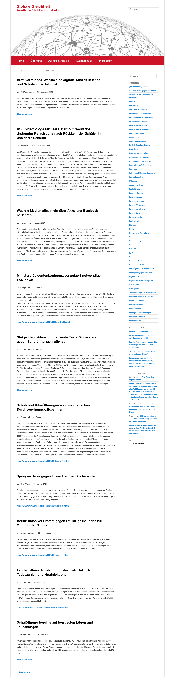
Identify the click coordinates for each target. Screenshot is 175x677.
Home (20, 61)
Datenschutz (84, 61)
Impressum (105, 61)
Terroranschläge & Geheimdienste (142, 292)
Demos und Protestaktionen (140, 113)
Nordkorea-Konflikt (136, 261)
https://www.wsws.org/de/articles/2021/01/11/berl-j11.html (42, 555)
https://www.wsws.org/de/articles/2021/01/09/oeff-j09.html (42, 607)
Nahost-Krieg (134, 248)
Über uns (36, 61)
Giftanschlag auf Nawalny (139, 157)
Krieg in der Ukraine (137, 209)
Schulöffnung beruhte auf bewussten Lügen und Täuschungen (55, 624)
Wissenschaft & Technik (138, 320)
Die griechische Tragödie (139, 121)
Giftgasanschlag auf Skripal (140, 161)
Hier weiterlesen (24, 113)
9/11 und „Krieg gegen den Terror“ (143, 90)
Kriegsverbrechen (136, 217)
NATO (131, 253)
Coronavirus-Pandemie (138, 109)
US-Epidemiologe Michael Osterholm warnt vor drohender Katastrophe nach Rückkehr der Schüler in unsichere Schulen (59, 133)
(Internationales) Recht (138, 86)
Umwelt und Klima (136, 300)
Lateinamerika (134, 221)
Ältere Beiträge (23, 672)
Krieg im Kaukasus (136, 201)
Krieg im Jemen (135, 197)
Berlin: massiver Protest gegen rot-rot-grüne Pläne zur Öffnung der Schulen (59, 523)
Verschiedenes (135, 308)
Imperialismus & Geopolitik (140, 165)
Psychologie (134, 276)
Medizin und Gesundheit (139, 233)
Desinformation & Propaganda (141, 117)
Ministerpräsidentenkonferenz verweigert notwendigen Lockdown (60, 277)
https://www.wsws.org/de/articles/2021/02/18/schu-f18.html (43, 460)
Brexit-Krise (133, 105)
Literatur (132, 225)
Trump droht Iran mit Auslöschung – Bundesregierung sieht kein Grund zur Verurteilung (143, 397)
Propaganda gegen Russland (140, 272)
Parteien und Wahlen (137, 264)
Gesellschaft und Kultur (138, 153)
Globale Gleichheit (33, 6)
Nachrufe (132, 245)
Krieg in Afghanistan (137, 205)
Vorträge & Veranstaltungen (140, 312)
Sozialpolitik (134, 288)
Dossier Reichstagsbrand (139, 125)
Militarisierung (135, 241)
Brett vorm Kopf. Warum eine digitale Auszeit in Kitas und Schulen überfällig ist (58, 81)
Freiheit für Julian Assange (140, 145)
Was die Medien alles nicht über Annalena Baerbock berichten (57, 212)
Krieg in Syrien (135, 213)
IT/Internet (133, 181)
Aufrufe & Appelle (59, 61)
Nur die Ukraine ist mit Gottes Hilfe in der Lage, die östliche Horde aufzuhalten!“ (143, 345)
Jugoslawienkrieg (136, 185)
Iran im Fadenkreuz (137, 177)
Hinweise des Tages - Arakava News (143, 425)
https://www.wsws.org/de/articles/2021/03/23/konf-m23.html (43, 322)
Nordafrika (133, 257)
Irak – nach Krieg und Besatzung (142, 173)
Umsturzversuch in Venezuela (141, 296)
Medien (132, 229)
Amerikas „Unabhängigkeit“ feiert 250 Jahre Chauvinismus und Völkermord (143, 431)
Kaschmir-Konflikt (136, 193)
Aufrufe (132, 101)
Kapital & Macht (135, 189)
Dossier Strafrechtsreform (139, 129)
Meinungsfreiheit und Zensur (140, 237)
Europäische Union (136, 133)
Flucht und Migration (137, 141)
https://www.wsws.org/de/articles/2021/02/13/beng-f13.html (43, 505)
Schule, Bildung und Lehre (140, 284)
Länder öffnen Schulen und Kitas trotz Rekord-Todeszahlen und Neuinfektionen (53, 572)
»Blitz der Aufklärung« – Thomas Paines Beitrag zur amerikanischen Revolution (143, 418)
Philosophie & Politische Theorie (142, 268)
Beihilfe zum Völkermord (139, 331)
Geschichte (133, 149)
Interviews (133, 169)
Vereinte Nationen (136, 304)
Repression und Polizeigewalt (141, 280)
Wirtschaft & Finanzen (138, 316)
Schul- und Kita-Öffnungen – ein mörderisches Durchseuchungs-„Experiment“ (53, 407)
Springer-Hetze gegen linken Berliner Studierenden (57, 476)
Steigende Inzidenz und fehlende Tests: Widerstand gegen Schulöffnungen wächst (57, 339)
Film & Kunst (134, 137)
